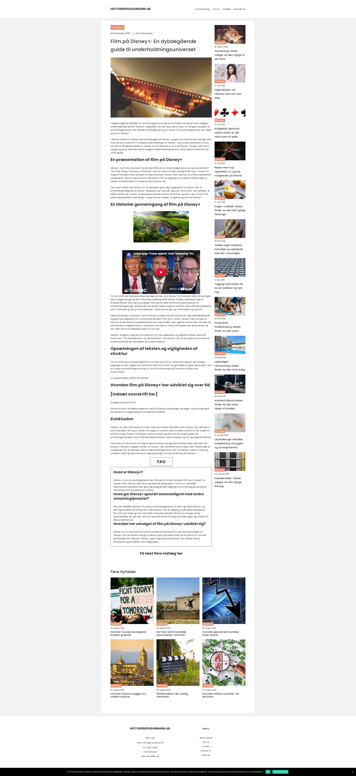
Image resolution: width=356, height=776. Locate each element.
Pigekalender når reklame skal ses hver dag (228, 94)
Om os (215, 9)
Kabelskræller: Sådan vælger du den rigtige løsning (228, 482)
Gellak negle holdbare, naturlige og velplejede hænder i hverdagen (229, 249)
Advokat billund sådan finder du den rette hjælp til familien (229, 404)
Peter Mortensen (144, 33)
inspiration (219, 43)
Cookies (226, 9)
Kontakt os (239, 9)
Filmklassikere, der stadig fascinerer (172, 695)
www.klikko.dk (152, 756)
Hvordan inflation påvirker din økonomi (220, 695)
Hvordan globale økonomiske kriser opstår (220, 633)
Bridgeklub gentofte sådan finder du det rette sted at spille (227, 132)
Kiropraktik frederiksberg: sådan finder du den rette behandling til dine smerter (228, 327)
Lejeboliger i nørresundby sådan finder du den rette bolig (230, 365)
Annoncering (203, 9)
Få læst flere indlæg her (161, 553)
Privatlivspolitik (280, 772)
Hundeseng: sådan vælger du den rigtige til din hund (229, 55)
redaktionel (117, 27)
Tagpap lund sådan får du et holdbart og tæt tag (229, 288)
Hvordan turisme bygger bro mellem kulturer (128, 695)
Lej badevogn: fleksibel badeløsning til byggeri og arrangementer (229, 443)
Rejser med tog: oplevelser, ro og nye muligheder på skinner (228, 171)
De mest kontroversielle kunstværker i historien (171, 633)
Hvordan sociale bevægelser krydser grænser (128, 633)
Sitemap (206, 755)
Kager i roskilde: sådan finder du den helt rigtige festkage (230, 210)
